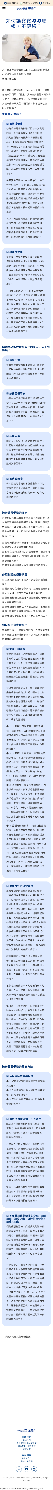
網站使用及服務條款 (26, 1446)
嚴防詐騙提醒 (27, 1461)
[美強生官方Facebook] (19, 1469)
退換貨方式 (27, 1458)
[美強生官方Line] (34, 1469)
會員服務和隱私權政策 (26, 1443)
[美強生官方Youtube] (26, 1469)
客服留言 (27, 1449)
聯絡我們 (27, 1440)
